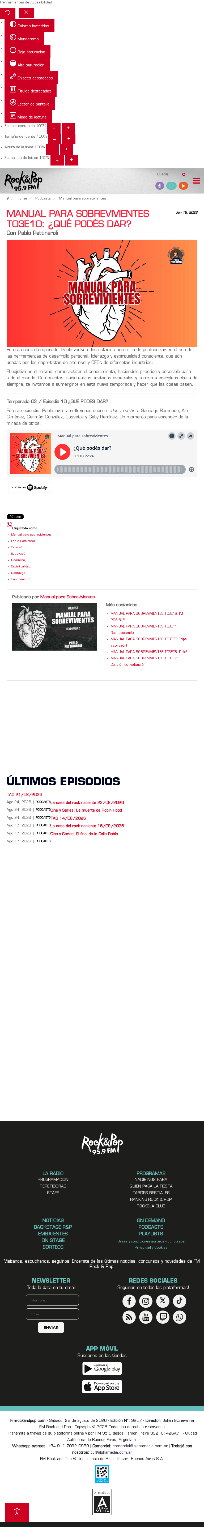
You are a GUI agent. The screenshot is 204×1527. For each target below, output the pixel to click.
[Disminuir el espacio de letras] (57, 160)
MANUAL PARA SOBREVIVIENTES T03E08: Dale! (148, 652)
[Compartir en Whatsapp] (9, 525)
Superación (19, 554)
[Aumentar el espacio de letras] (71, 160)
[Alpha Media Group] (102, 1502)
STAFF (53, 1193)
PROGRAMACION (53, 1180)
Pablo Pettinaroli (23, 541)
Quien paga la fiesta (151, 1187)
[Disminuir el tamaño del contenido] (54, 128)
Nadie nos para (151, 1180)
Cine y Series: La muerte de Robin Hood (86, 811)
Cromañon (18, 547)
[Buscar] (184, 173)
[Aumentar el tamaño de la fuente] (68, 139)
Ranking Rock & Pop (151, 1200)
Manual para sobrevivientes (31, 534)
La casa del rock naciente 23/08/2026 (87, 803)
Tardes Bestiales (151, 1193)
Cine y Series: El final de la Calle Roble (84, 834)
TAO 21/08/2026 (24, 795)
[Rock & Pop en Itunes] (102, 1386)
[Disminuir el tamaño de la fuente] (54, 139)
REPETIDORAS (53, 1187)
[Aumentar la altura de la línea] (66, 149)
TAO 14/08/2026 (68, 819)
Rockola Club (151, 1206)
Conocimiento (21, 579)
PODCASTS (43, 841)
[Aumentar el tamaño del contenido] (68, 128)
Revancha (18, 560)
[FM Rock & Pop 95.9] (21, 181)
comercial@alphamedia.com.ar (140, 1446)
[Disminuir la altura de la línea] (52, 149)
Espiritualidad (20, 566)
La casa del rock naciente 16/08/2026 (87, 826)
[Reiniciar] (7, 13)
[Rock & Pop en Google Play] (102, 1368)
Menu (196, 181)
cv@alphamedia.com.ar (111, 1453)
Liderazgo (18, 573)
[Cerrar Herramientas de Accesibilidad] (26, 13)
